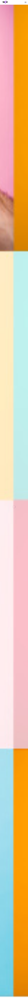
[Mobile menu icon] (25, 2)
